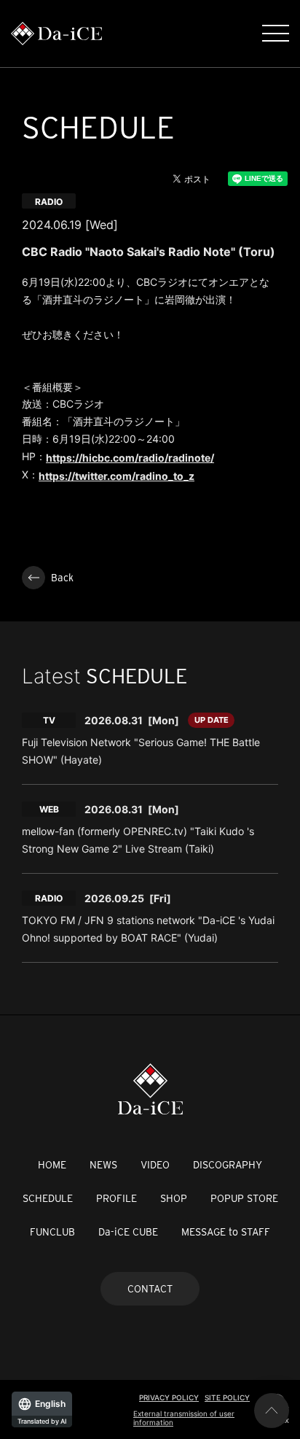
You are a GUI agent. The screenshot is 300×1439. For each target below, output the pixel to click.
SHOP (173, 1198)
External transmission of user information (183, 1418)
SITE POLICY (227, 1397)
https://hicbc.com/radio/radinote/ (130, 457)
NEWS (103, 1165)
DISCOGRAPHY (227, 1165)
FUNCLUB (52, 1232)
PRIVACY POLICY (169, 1397)
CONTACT (150, 1289)
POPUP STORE (244, 1198)
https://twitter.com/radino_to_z (116, 476)
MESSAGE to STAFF (225, 1232)
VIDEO (155, 1165)
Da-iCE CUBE (128, 1232)
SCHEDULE (48, 1198)
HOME (52, 1165)
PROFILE (116, 1198)
